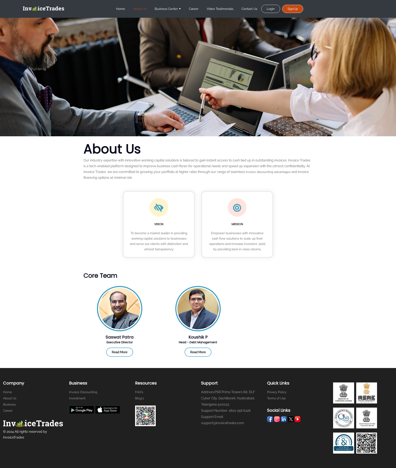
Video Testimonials (220, 9)
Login (271, 9)
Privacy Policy (276, 392)
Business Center (166, 9)
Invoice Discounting (83, 392)
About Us (139, 9)
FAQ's (139, 392)
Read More (119, 352)
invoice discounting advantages (268, 172)
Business (9, 404)
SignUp (293, 9)
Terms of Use (276, 398)
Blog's (139, 398)
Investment (77, 398)
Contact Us (249, 9)
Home (120, 9)
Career (193, 9)
